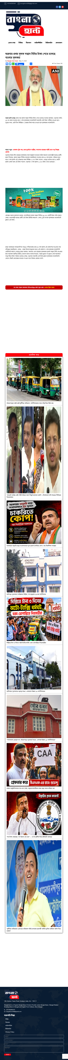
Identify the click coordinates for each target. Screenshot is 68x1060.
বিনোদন (28, 42)
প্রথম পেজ (11, 42)
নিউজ (21, 42)
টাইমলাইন (49, 42)
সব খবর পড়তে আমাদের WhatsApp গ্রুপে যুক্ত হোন (34, 287)
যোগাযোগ (59, 42)
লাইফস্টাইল (38, 42)
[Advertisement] (33, 111)
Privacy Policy (9, 1032)
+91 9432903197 (11, 3)
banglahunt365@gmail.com (28, 3)
